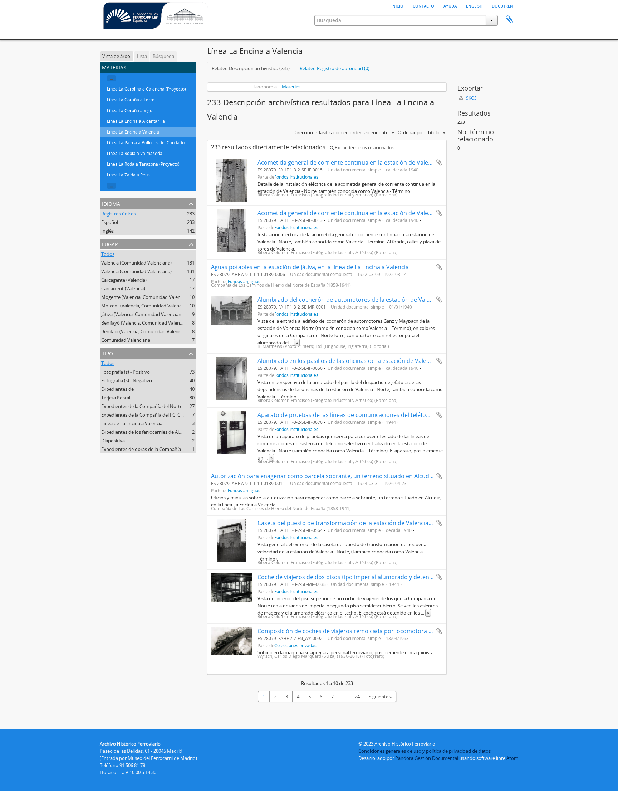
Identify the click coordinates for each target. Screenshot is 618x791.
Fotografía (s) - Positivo (125, 372)
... (111, 78)
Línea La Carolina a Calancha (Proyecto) (146, 89)
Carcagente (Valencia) (124, 280)
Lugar (110, 243)
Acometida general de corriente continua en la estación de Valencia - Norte (359, 162)
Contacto (423, 5)
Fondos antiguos (244, 490)
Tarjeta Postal (115, 397)
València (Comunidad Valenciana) (136, 271)
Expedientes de (117, 389)
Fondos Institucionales (296, 177)
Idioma (111, 203)
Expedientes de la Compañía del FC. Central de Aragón (158, 415)
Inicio (397, 5)
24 (357, 696)
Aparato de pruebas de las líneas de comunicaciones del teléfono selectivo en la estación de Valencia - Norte (403, 415)
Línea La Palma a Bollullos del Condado (146, 143)
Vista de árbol (116, 56)
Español (109, 222)
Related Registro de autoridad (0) (334, 68)
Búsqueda (163, 56)
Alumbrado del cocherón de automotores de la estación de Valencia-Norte (358, 300)
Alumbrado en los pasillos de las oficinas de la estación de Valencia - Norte (358, 361)
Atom (512, 758)
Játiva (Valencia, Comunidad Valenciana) (143, 314)
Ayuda (450, 5)
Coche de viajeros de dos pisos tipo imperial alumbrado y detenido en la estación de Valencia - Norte (393, 577)
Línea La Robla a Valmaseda (134, 153)
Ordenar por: (411, 132)
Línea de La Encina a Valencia (131, 423)
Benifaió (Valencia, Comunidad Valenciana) (146, 331)
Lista (142, 56)
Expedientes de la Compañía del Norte (141, 406)
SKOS (471, 98)
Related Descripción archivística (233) (251, 68)
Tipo (107, 353)
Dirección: (303, 132)
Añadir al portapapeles (439, 162)
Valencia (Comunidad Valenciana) (136, 262)
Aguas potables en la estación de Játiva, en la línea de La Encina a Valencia (310, 267)
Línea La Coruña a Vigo (129, 110)
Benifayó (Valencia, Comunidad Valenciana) (146, 323)
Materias (291, 86)
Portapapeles (509, 20)
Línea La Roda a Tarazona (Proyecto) (143, 164)
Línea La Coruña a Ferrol (131, 100)
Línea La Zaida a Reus (128, 175)
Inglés (107, 231)
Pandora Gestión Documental (426, 758)
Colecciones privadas (295, 645)
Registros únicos (118, 213)
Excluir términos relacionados (364, 148)
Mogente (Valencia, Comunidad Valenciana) (147, 297)
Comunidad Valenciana (125, 340)
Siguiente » (380, 696)
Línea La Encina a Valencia (133, 132)
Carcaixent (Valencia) (123, 288)
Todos (107, 254)
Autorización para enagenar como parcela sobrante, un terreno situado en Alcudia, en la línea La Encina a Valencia (365, 476)
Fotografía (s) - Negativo (126, 380)
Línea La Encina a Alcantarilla (136, 121)
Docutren (502, 5)
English (474, 5)
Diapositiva (113, 440)
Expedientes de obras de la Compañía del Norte (151, 449)
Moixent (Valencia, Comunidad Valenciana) (146, 305)
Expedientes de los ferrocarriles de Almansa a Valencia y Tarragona (171, 432)
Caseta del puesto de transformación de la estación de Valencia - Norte (353, 523)
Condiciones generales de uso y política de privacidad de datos (424, 751)
